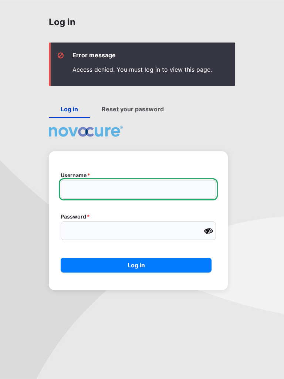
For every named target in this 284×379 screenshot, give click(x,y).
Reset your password (133, 109)
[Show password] (208, 231)
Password (73, 216)
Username (74, 175)
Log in (69, 109)
